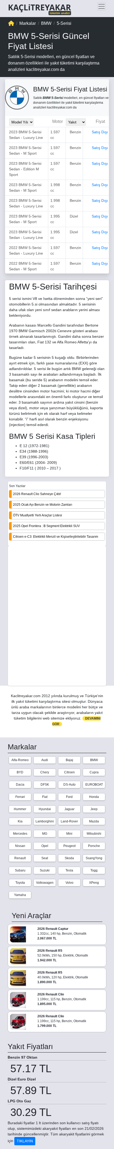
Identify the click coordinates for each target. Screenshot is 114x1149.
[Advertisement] (57, 616)
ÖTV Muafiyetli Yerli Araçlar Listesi (37, 515)
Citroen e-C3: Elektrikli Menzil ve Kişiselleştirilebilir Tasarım (55, 537)
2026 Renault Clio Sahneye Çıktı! (37, 494)
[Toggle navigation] (101, 6)
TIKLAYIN (25, 1141)
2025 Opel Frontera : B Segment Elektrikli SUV (46, 526)
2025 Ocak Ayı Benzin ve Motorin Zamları (42, 505)
